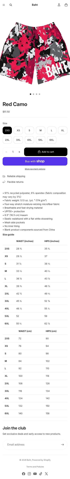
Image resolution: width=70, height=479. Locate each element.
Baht (29, 460)
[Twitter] (46, 474)
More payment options (35, 169)
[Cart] (66, 5)
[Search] (10, 5)
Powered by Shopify (41, 460)
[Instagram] (29, 474)
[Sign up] (62, 444)
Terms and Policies (35, 466)
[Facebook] (24, 474)
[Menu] (3, 5)
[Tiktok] (41, 474)
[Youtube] (35, 474)
